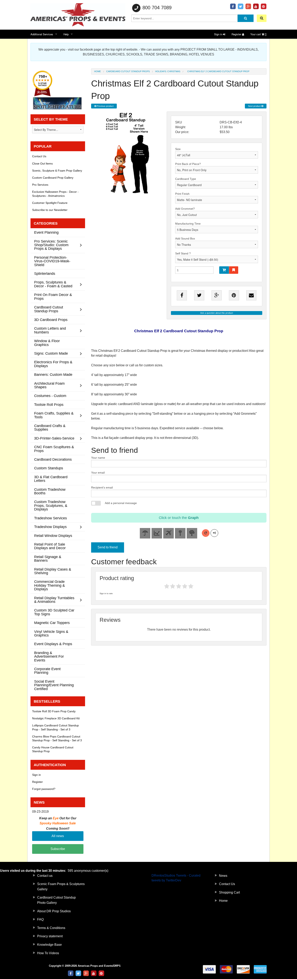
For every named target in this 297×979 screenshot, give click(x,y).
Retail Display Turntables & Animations (54, 600)
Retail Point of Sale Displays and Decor (50, 546)
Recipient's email (102, 487)
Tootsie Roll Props (48, 404)
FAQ (40, 919)
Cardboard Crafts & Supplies (49, 427)
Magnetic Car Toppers (52, 623)
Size (178, 149)
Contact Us (39, 156)
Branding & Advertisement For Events (49, 656)
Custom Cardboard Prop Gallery (52, 177)
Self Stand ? (183, 253)
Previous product (105, 106)
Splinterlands (44, 273)
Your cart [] (258, 34)
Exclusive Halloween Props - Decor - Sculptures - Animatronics (55, 193)
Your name (98, 457)
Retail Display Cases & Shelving (52, 571)
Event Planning (46, 232)
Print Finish (182, 193)
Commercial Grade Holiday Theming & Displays (49, 585)
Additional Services (42, 34)
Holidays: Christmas (167, 71)
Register (237, 34)
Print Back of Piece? (188, 164)
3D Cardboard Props (50, 320)
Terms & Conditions (51, 928)
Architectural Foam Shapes (49, 385)
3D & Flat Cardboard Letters (50, 479)
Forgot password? (43, 788)
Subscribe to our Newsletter (49, 209)
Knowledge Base (49, 944)
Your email (98, 472)
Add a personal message (121, 503)
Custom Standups (48, 468)
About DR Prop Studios (54, 911)
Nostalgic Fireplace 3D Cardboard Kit (56, 718)
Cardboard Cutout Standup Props (128, 71)
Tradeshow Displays (50, 527)
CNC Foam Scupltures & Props (54, 449)
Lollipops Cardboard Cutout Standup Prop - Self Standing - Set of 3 (55, 727)
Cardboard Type (185, 178)
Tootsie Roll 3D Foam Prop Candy (54, 711)
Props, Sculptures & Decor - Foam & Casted (53, 284)
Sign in (218, 34)
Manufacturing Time (188, 223)
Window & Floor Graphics (47, 343)
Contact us (45, 875)
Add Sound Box (185, 238)
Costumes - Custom (50, 396)
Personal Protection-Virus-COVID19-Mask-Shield (52, 261)
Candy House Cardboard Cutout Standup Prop (52, 749)
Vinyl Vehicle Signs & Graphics (51, 633)
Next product (254, 106)
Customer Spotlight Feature (49, 202)
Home (97, 71)
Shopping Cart (229, 892)
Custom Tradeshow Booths (49, 491)
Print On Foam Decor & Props (53, 296)
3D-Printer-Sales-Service (54, 438)
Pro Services (40, 184)
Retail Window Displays (53, 535)
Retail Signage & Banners (47, 558)
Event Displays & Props (53, 644)
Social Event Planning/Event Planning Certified (54, 685)
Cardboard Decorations (53, 459)
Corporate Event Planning (47, 671)
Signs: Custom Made (51, 353)
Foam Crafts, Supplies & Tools (54, 415)
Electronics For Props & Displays (53, 364)
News (223, 875)
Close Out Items (42, 163)
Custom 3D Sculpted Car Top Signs (54, 612)
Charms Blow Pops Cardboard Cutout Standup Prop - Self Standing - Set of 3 (57, 738)
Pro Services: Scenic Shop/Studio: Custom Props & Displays (51, 245)
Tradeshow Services (50, 518)
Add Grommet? (185, 208)
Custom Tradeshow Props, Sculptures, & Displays (50, 505)
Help (66, 34)
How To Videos (48, 953)
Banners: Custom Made (53, 374)
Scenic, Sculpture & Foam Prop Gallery (57, 170)
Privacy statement (50, 936)
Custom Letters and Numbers (50, 330)
